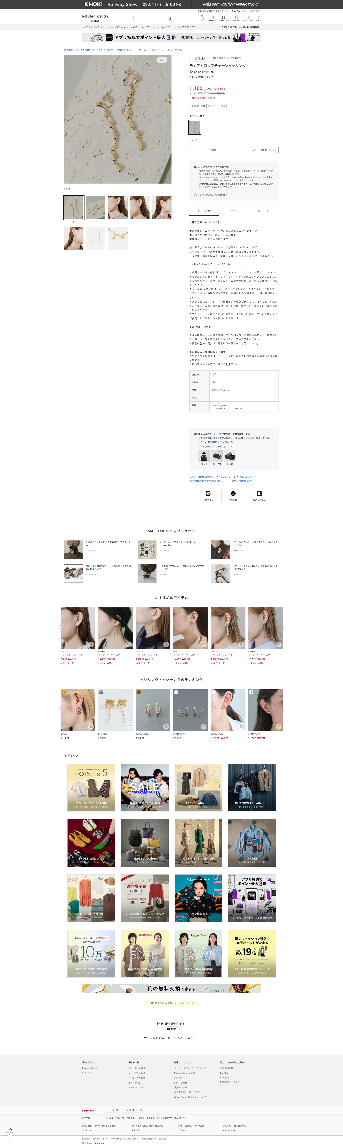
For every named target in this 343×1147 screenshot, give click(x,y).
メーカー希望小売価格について (238, 481)
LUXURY (86, 1072)
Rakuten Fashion (72, 49)
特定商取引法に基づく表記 (187, 1092)
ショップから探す (136, 1073)
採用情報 (163, 1138)
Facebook (225, 1073)
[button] (118, 119)
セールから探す (135, 1082)
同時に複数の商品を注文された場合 (205, 481)
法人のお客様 (180, 1087)
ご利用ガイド (180, 1077)
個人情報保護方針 (100, 1138)
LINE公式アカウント (230, 1082)
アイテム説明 (204, 210)
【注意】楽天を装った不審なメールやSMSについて (172, 1003)
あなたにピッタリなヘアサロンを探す (99, 1126)
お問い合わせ (180, 1082)
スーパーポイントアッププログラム (191, 1068)
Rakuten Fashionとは (184, 1073)
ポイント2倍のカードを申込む (190, 1126)
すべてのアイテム (136, 1087)
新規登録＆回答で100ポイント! (213, 10)
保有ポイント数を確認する (234, 1126)
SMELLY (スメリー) (91, 49)
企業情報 (86, 1138)
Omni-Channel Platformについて (190, 1097)
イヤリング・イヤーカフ (137, 49)
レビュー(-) (264, 210)
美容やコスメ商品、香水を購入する (147, 1126)
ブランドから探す (136, 1068)
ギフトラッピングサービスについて (215, 446)
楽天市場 (254, 10)
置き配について (223, 476)
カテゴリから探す (136, 1077)
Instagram (225, 1077)
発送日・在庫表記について (201, 476)
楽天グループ (238, 10)
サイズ (233, 210)
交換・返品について (243, 476)
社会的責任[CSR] (148, 1138)
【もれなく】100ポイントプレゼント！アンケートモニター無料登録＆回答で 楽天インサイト (146, 1118)
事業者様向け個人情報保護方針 (125, 1138)
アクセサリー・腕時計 (113, 49)
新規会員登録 (226, 1068)
